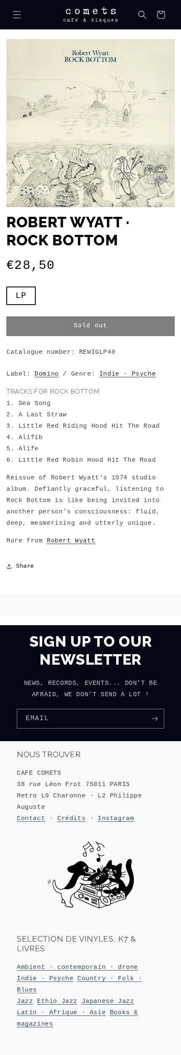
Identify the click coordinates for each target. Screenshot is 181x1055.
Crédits (71, 818)
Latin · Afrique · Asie (61, 1012)
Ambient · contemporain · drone (77, 967)
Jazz (25, 1001)
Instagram (116, 818)
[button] (17, 14)
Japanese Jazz (108, 1001)
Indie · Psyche (127, 374)
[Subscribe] (154, 719)
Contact (31, 818)
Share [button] (25, 566)
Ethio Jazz (57, 1001)
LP (26, 297)
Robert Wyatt (71, 541)
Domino (47, 374)
